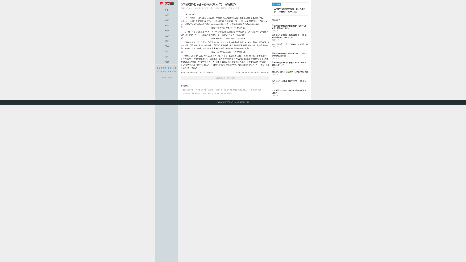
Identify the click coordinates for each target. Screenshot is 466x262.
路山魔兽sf (215, 93)
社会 (167, 9)
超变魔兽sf (211, 90)
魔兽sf (260, 90)
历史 (167, 35)
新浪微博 (162, 68)
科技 (167, 25)
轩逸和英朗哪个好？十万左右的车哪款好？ (200, 73)
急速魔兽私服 (242, 90)
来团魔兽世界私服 (226, 93)
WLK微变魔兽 (206, 93)
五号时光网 (230, 78)
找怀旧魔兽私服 (188, 90)
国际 (167, 51)
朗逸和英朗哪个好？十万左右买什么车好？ (255, 73)
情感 (167, 61)
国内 (167, 46)
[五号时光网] (166, 3)
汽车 (167, 56)
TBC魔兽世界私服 (200, 90)
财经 (167, 30)
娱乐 (167, 20)
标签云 (170, 77)
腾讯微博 (173, 68)
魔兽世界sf (186, 93)
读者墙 (164, 77)
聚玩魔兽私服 (196, 93)
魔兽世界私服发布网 (230, 90)
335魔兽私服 (252, 90)
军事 (167, 15)
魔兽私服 (219, 90)
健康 (167, 41)
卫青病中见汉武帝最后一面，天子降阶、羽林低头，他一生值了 (289, 10)
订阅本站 (162, 71)
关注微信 (173, 71)
